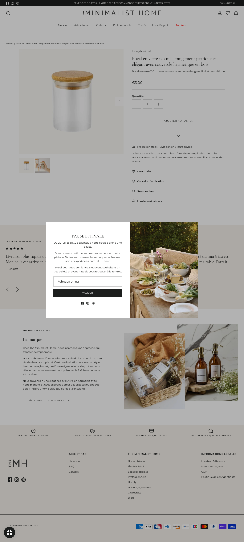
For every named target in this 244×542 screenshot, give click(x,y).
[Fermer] (193, 227)
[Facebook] (82, 303)
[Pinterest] (93, 303)
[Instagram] (87, 303)
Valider (87, 293)
